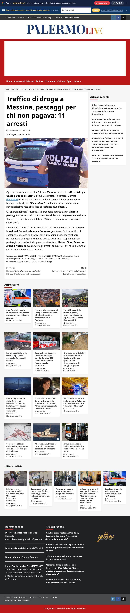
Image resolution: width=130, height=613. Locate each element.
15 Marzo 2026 (13, 456)
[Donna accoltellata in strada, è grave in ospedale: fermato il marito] (17, 341)
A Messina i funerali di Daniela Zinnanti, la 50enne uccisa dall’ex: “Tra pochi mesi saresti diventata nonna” (46, 403)
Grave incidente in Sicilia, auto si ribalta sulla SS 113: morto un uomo (74, 447)
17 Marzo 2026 (41, 414)
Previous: (23, 271)
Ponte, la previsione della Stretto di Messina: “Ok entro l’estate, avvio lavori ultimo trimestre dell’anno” (16, 404)
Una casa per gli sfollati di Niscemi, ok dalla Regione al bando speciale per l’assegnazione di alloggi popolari (74, 359)
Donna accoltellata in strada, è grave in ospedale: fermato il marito (16, 357)
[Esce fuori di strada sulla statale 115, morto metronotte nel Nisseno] (17, 298)
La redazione (9, 17)
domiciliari (12, 199)
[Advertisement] (65, 58)
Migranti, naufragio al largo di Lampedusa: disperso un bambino (45, 446)
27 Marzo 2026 (70, 371)
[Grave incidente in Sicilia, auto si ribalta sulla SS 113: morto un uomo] (75, 432)
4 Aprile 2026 (70, 325)
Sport (69, 81)
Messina (41, 256)
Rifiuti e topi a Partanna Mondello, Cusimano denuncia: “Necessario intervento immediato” (107, 109)
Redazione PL (13, 130)
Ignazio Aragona (30, 557)
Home (9, 81)
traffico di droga (45, 261)
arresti (14, 256)
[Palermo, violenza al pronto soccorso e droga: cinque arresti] (65, 478)
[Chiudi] (126, 3)
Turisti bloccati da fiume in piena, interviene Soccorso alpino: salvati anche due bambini (73, 315)
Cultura (61, 81)
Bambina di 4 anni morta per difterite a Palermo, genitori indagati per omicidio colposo (106, 122)
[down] (80, 81)
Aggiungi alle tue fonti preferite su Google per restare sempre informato (41, 3)
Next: (69, 271)
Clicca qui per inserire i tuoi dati (112, 10)
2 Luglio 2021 (26, 130)
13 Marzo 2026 (70, 456)
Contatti (21, 17)
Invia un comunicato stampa (40, 17)
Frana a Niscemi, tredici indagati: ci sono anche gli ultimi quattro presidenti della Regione (46, 315)
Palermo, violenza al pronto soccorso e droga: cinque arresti (107, 131)
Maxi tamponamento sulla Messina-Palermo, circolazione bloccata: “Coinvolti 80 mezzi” (74, 402)
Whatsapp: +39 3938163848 (67, 17)
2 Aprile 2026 (41, 371)
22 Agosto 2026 (13, 320)
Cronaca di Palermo (24, 81)
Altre (76, 81)
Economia (50, 81)
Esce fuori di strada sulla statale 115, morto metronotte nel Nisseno (17, 312)
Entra (96, 10)
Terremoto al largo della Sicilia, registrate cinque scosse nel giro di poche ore (17, 447)
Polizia (38, 258)
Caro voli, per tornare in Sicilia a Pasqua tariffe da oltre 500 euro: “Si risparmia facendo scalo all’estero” (45, 359)
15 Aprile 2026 (41, 325)
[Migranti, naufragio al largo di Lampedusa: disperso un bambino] (46, 432)
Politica (40, 81)
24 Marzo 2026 (13, 416)
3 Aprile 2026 (12, 366)
